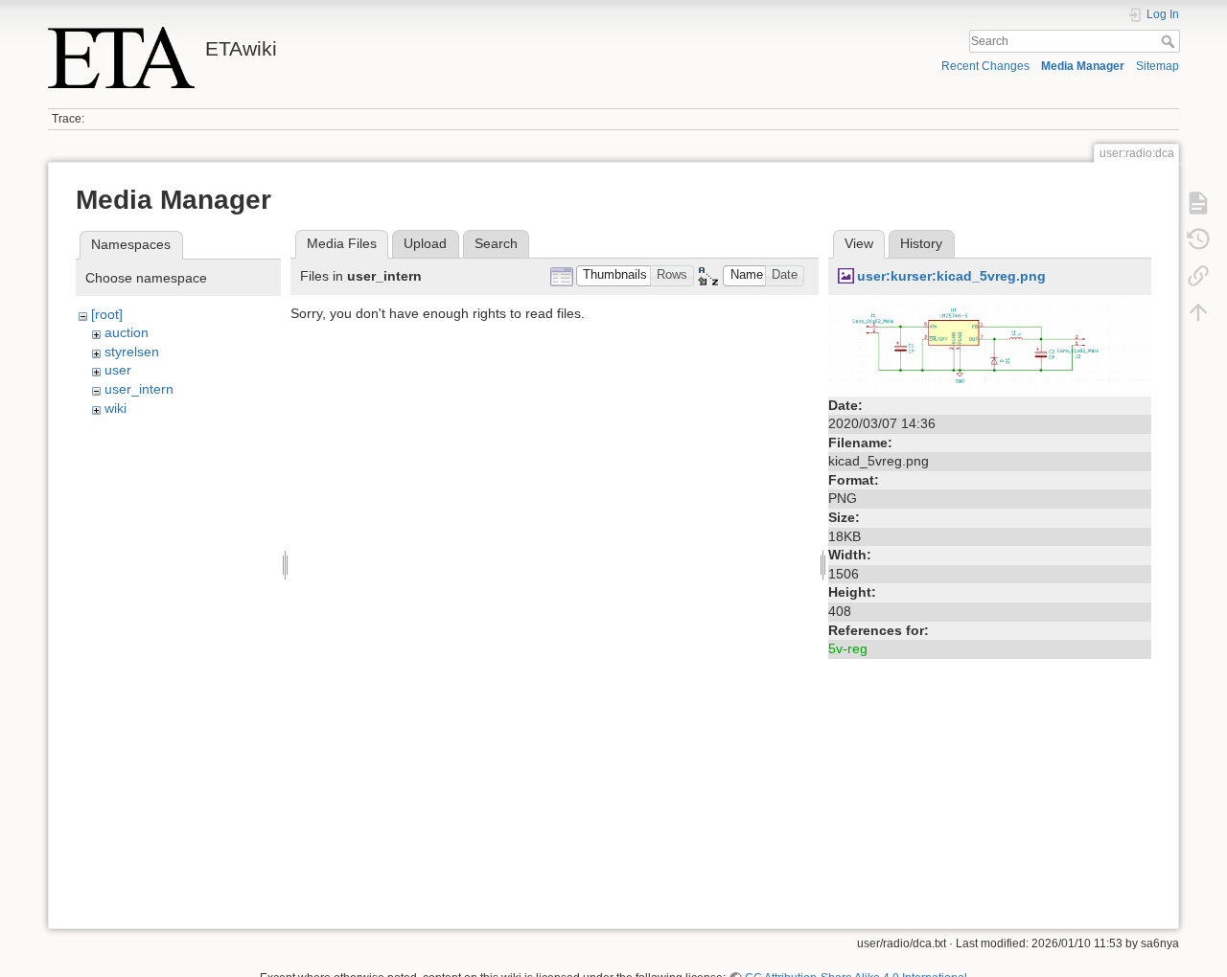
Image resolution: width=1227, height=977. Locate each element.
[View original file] (989, 346)
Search (1170, 41)
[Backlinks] (1198, 276)
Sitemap (1157, 66)
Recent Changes (985, 66)
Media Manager (1082, 66)
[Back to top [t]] (1198, 312)
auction (126, 332)
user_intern (139, 389)
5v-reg (848, 648)
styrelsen (131, 351)
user (117, 369)
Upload (425, 243)
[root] (107, 314)
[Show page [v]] (1198, 203)
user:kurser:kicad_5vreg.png (951, 276)
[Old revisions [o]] (1198, 239)
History (921, 243)
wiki (115, 408)
